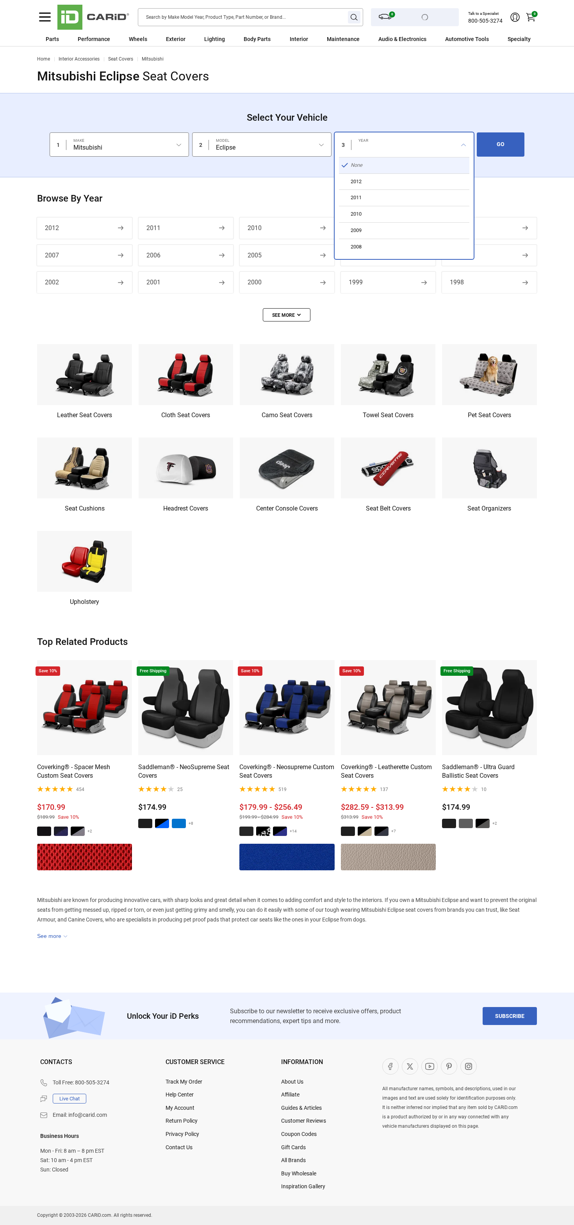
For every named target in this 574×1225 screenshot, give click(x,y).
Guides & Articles (301, 1108)
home (43, 59)
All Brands (293, 1160)
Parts (52, 39)
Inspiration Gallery (303, 1186)
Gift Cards (293, 1147)
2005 (255, 255)
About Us (292, 1082)
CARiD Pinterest (449, 1066)
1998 (457, 282)
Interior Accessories (79, 59)
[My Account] (515, 17)
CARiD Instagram (468, 1066)
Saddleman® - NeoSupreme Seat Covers (183, 771)
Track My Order (184, 1082)
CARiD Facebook (390, 1066)
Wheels (138, 39)
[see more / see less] (286, 314)
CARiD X (410, 1066)
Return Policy (182, 1121)
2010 (255, 228)
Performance (94, 39)
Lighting (214, 39)
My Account (180, 1108)
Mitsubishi (153, 59)
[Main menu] (45, 17)
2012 (52, 228)
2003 (457, 255)
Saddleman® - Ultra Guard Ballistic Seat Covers (478, 771)
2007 (52, 255)
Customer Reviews (303, 1121)
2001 (153, 282)
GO (500, 144)
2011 (153, 228)
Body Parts (257, 39)
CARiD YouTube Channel (429, 1066)
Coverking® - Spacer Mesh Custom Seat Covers (73, 771)
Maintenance (343, 39)
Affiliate (290, 1094)
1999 (356, 282)
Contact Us (179, 1147)
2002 (52, 282)
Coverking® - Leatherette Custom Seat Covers (386, 771)
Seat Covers (120, 59)
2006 (153, 255)
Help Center (180, 1094)
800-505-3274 (485, 21)
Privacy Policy (182, 1134)
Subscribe (509, 1016)
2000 (255, 282)
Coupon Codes (299, 1134)
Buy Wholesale (298, 1173)
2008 (457, 228)
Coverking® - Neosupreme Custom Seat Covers (286, 771)
